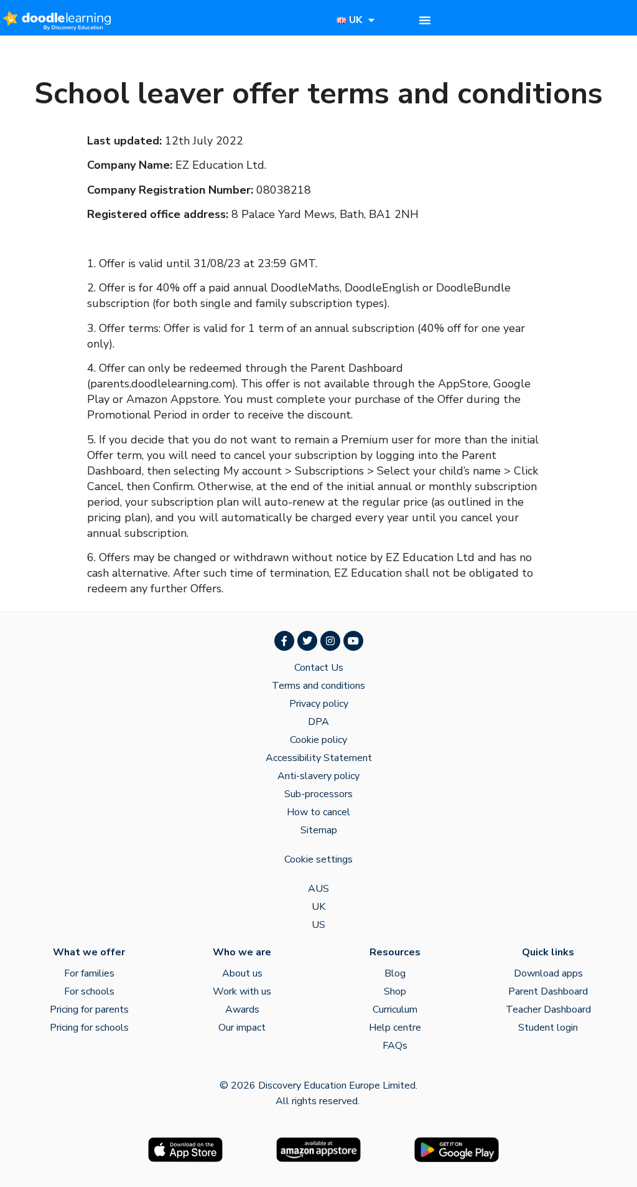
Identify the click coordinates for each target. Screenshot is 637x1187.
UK (318, 907)
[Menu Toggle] (425, 20)
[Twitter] (307, 641)
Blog (395, 973)
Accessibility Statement (319, 758)
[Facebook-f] (284, 641)
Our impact (242, 1027)
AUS (318, 889)
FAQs (395, 1045)
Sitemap (318, 830)
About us (242, 973)
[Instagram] (330, 641)
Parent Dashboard (548, 991)
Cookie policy (318, 740)
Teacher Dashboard (548, 1009)
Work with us (242, 991)
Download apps (548, 973)
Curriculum (395, 1009)
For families (89, 973)
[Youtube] (353, 641)
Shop (395, 991)
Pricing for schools (89, 1027)
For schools (89, 991)
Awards (242, 1009)
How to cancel (318, 812)
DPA (318, 722)
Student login (548, 1027)
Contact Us (318, 667)
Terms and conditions (318, 686)
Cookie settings (318, 859)
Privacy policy (318, 704)
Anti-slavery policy (318, 776)
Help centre (395, 1027)
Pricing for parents (89, 1009)
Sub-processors (318, 794)
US (318, 925)
